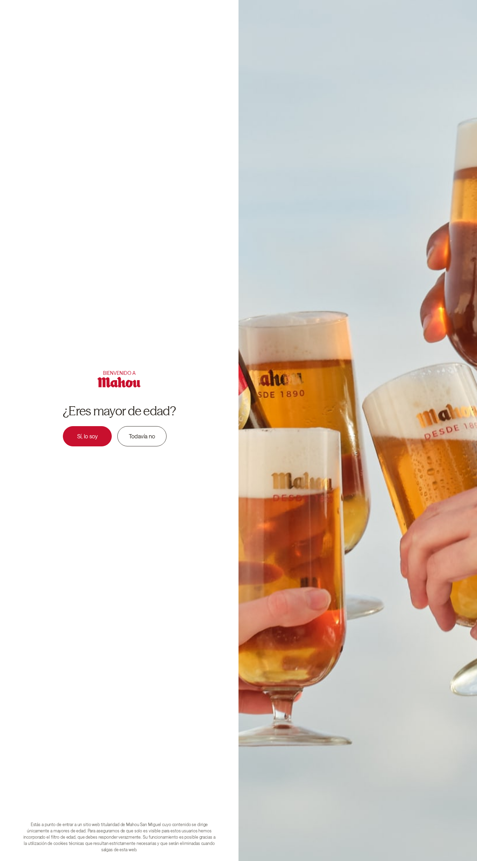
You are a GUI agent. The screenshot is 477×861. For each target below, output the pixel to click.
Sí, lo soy (87, 436)
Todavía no (142, 436)
